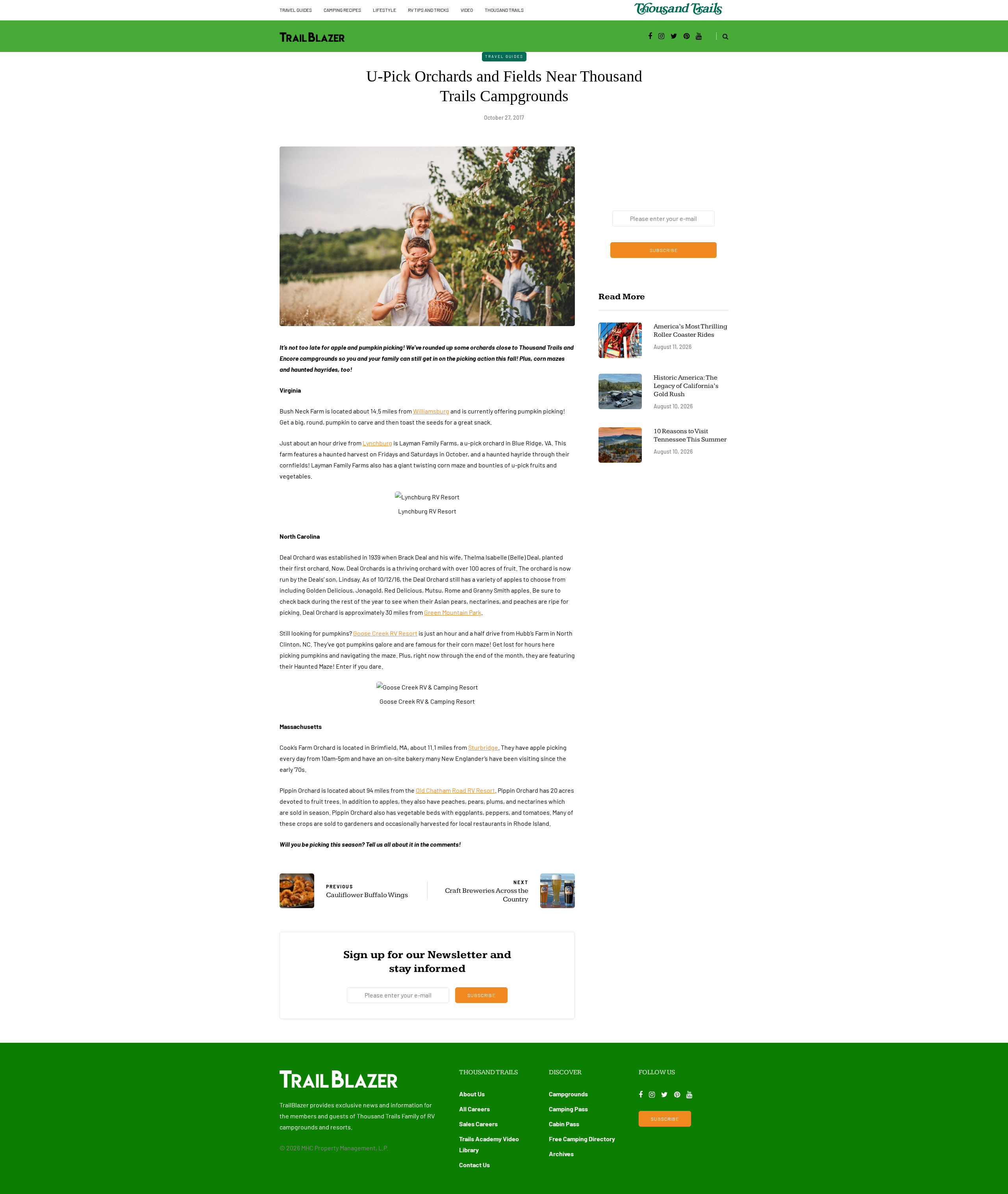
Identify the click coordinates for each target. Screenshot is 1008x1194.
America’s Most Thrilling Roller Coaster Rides (690, 331)
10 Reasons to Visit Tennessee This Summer (690, 435)
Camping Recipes (342, 10)
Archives (561, 1153)
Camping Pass (568, 1108)
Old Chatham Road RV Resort (455, 790)
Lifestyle (384, 10)
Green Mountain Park (452, 612)
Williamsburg (431, 411)
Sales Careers (478, 1123)
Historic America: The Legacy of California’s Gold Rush (686, 386)
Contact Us (474, 1164)
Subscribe (481, 995)
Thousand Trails (504, 10)
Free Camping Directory (582, 1138)
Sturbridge (483, 747)
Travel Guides (296, 10)
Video (467, 10)
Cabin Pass (564, 1123)
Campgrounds (568, 1094)
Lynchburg (377, 443)
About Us (472, 1094)
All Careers (474, 1108)
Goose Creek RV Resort (385, 633)
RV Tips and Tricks (428, 10)
